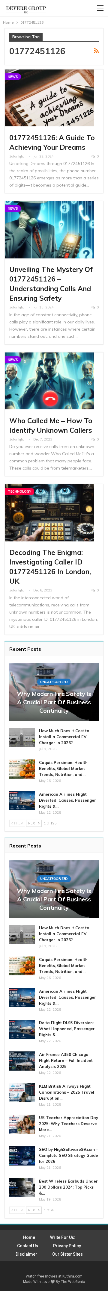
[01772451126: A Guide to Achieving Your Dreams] (49, 98)
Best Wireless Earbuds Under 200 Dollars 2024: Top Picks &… (68, 1187)
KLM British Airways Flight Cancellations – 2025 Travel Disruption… (66, 1092)
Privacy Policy (67, 1245)
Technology (19, 491)
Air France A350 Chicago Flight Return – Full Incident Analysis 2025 (66, 1060)
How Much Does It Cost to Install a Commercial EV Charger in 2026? (64, 736)
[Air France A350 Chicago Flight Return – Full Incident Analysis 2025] (22, 1061)
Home (29, 1237)
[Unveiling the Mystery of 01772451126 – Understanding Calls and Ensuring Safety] (49, 229)
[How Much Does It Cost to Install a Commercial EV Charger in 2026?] (22, 737)
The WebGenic (73, 1282)
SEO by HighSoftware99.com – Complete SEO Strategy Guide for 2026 (68, 1155)
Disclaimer (26, 1254)
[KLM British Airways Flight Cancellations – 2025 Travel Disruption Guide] (22, 1092)
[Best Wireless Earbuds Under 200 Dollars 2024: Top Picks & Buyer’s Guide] (22, 1187)
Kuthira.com (72, 1276)
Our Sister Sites (67, 1254)
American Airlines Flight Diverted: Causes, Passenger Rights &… (67, 800)
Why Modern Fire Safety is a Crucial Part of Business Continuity (54, 702)
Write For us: (62, 1237)
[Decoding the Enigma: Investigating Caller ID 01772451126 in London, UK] (49, 512)
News (13, 77)
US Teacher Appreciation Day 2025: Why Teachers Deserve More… (68, 1123)
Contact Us (27, 1245)
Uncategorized (54, 682)
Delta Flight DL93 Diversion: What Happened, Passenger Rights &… (67, 1028)
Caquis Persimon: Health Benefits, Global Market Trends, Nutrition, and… (63, 768)
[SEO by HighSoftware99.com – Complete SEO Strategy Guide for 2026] (22, 1156)
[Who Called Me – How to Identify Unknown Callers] (49, 381)
